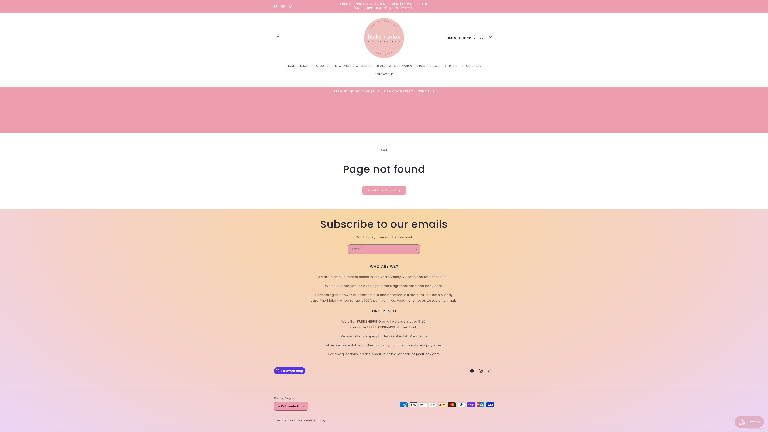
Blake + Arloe (293, 420)
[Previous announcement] (275, 91)
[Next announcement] (492, 91)
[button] (278, 38)
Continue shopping (384, 190)
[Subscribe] (415, 249)
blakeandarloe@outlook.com (415, 354)
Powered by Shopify (313, 420)
